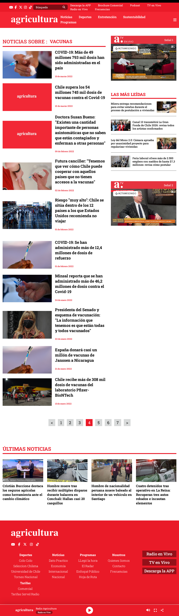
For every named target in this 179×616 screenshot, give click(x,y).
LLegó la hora (88, 561)
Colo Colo (25, 561)
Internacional (58, 571)
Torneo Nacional (26, 577)
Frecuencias (102, 9)
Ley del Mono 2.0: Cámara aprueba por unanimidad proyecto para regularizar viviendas (132, 143)
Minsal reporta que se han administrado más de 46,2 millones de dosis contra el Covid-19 (79, 283)
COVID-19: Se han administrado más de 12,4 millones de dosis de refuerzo (78, 250)
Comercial (25, 589)
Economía (58, 566)
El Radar (88, 566)
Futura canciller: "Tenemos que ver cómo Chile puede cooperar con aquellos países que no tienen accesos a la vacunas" (80, 171)
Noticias (66, 17)
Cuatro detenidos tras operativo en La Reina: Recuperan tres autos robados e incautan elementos (153, 494)
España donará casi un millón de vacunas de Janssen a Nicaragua (76, 355)
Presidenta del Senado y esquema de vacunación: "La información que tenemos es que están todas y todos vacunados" (79, 320)
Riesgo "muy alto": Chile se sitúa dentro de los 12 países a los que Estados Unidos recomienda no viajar (79, 210)
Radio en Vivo (79, 9)
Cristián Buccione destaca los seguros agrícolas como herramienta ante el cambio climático (23, 492)
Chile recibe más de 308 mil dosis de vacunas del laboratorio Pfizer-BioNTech (80, 387)
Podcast (135, 5)
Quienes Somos (119, 561)
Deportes (85, 17)
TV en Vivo (154, 5)
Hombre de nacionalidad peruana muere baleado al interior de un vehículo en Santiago (111, 492)
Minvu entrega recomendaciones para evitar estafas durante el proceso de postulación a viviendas (132, 107)
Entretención (107, 17)
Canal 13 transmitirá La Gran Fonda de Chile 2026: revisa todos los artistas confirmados (153, 125)
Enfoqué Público (87, 571)
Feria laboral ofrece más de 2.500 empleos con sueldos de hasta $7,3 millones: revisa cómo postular (154, 161)
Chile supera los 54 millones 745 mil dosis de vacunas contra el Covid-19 (80, 92)
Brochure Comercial (110, 5)
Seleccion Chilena (25, 566)
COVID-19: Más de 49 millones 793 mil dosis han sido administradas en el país (79, 59)
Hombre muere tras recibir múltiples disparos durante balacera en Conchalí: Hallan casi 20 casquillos (67, 494)
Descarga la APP (80, 5)
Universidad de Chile (25, 571)
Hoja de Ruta (88, 577)
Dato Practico (58, 561)
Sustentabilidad (134, 17)
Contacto (118, 566)
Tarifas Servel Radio (25, 594)
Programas (68, 22)
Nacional (58, 577)
